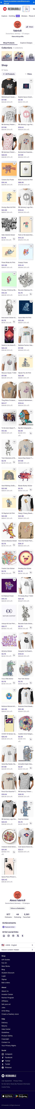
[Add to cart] (14, 238)
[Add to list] (14, 80)
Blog (3, 969)
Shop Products (8, 43)
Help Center (6, 1029)
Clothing (14, 16)
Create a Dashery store (10, 1014)
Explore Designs (26, 43)
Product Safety (7, 1036)
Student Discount (8, 973)
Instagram (8, 1054)
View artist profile (17, 36)
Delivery (5, 1023)
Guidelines (5, 1032)
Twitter (7, 1061)
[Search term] (26, 9)
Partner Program (8, 998)
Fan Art (4, 963)
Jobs (3, 1007)
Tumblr (7, 1064)
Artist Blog (5, 1011)
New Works (6, 966)
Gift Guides (6, 960)
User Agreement (7, 1081)
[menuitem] (4, 16)
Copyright (5, 1039)
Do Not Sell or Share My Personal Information (16, 1084)
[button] (7, 56)
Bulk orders (6, 983)
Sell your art (6, 1004)
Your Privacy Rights (9, 1046)
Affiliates (5, 1001)
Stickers (24, 16)
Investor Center (7, 994)
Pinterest (8, 1067)
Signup (4, 979)
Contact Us (6, 1042)
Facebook (8, 1057)
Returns (4, 1026)
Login (4, 976)
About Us (5, 991)
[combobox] (26, 9)
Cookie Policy (6, 1087)
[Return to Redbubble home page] (12, 9)
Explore (4, 16)
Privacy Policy (17, 1081)
